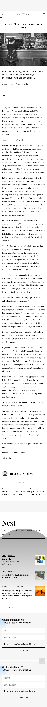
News (4, 95)
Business (13, 530)
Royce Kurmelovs (22, 84)
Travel (4, 530)
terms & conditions (26, 644)
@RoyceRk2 (7, 458)
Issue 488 (11, 555)
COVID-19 (6, 534)
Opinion (30, 530)
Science (22, 530)
